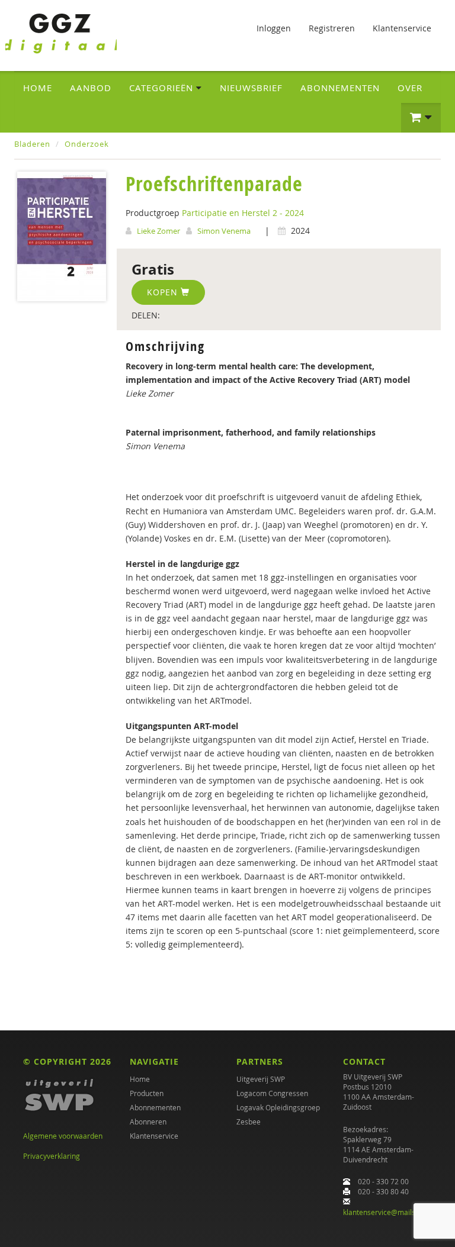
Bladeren (32, 143)
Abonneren (148, 1121)
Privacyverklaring (51, 1156)
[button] (421, 118)
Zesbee (248, 1121)
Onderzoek (87, 143)
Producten (147, 1093)
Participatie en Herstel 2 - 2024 (243, 212)
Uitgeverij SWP (260, 1079)
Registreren (332, 28)
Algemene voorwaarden (62, 1135)
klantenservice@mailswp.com (392, 1212)
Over (410, 88)
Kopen (164, 292)
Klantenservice (402, 28)
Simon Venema (224, 230)
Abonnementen (340, 88)
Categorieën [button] (162, 88)
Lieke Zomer (158, 230)
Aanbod (90, 88)
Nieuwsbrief (251, 88)
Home (37, 88)
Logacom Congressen (272, 1093)
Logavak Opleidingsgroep (278, 1107)
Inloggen (274, 28)
